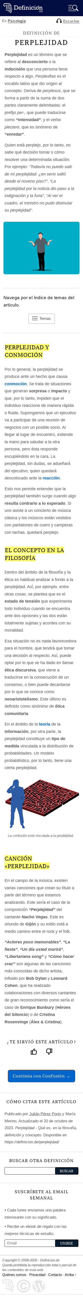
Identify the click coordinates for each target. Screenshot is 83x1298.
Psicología (17, 21)
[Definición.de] (23, 8)
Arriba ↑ (71, 1275)
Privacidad (37, 1275)
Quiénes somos (14, 1275)
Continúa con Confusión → (41, 1076)
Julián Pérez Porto (45, 1114)
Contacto (55, 1275)
